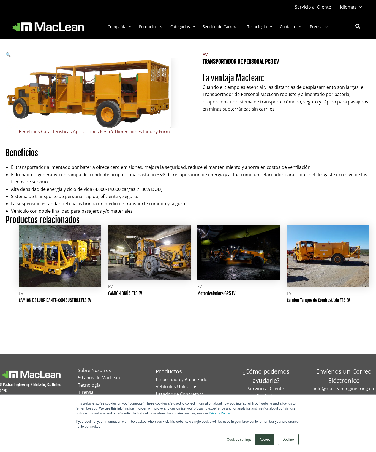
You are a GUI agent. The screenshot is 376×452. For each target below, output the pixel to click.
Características (56, 132)
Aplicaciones (86, 132)
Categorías (180, 26)
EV (205, 55)
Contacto (288, 26)
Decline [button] (288, 439)
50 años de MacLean (99, 378)
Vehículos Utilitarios (176, 387)
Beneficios (29, 132)
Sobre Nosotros (94, 370)
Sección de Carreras (221, 26)
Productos (148, 26)
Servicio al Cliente (313, 7)
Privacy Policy (219, 413)
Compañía (117, 26)
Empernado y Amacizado (182, 379)
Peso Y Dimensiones (121, 132)
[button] (359, 7)
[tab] (29, 131)
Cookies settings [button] (239, 439)
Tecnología (257, 26)
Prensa (316, 26)
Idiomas (348, 7)
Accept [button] (265, 439)
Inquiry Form (156, 132)
